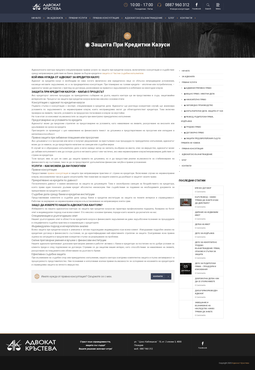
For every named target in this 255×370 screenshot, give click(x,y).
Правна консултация (192, 148)
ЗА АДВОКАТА (188, 76)
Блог (184, 160)
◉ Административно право (197, 88)
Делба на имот (202, 224)
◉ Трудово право (192, 127)
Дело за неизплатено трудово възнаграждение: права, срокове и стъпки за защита (207, 248)
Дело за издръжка (204, 233)
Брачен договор (203, 188)
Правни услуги (189, 82)
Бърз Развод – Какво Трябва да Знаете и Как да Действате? (206, 200)
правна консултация (58, 173)
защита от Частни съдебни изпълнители (122, 73)
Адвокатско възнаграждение (197, 154)
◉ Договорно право (194, 133)
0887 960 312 (177, 5)
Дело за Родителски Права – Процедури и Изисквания (205, 266)
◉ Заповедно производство (198, 105)
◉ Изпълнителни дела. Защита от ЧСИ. (203, 111)
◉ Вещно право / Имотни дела (199, 94)
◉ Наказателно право (195, 99)
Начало (186, 71)
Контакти (186, 166)
